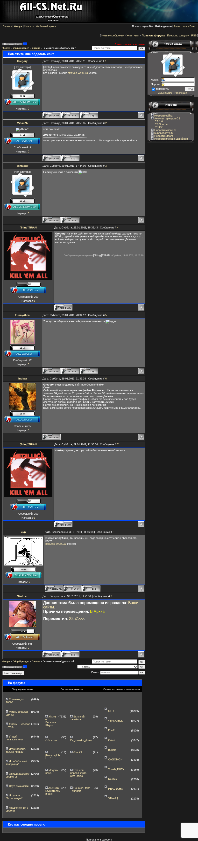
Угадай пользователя (14, 738)
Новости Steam (163, 135)
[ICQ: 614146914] (70, 158)
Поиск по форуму (178, 35)
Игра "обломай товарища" (16, 762)
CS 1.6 (159, 121)
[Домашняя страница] (70, 115)
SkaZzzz (22, 596)
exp (23, 532)
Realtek (112, 779)
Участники (133, 35)
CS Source (161, 124)
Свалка (36, 48)
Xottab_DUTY (116, 769)
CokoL (112, 740)
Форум (6, 48)
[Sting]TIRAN (28, 227)
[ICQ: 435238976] (70, 654)
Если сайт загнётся (78, 718)
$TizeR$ (113, 798)
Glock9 (77, 752)
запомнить (162, 88)
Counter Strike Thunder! (80, 789)
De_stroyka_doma (81, 740)
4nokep (22, 378)
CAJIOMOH (115, 759)
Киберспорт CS (163, 132)
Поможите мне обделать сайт (59, 48)
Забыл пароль (165, 93)
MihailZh (22, 123)
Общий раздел (21, 48)
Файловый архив (46, 26)
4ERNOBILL (115, 720)
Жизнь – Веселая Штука (51, 721)
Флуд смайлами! (19, 786)
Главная (7, 26)
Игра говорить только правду (16, 750)
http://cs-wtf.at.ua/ (55, 543)
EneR (111, 730)
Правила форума (153, 35)
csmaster (22, 165)
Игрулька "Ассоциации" (14, 797)
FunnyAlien (22, 315)
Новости (29, 26)
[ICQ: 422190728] (89, 371)
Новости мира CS (165, 130)
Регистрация (181, 26)
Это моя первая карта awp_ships (78, 773)
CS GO (159, 127)
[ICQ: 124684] (89, 115)
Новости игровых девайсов (171, 138)
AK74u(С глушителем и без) (52, 790)
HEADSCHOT (116, 788)
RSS (194, 35)
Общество (51, 740)
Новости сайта (163, 115)
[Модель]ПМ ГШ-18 (52, 756)
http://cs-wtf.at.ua (78, 72)
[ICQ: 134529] (91, 589)
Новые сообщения (112, 35)
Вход (192, 26)
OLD (111, 711)
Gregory (22, 61)
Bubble (112, 749)
